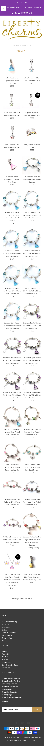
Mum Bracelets (7, 689)
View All (21, 45)
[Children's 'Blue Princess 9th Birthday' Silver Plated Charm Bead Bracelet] (12, 311)
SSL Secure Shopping (9, 622)
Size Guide (5, 654)
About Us (5, 624)
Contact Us (6, 627)
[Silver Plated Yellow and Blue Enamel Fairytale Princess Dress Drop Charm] (31, 562)
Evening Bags (7, 695)
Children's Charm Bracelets (11, 678)
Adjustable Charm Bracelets (12, 697)
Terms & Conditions (9, 632)
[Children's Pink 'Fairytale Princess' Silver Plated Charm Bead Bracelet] (12, 452)
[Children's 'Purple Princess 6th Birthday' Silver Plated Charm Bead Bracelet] (12, 380)
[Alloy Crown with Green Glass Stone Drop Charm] (12, 100)
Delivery (5, 630)
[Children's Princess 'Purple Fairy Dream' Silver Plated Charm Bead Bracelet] (12, 522)
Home (15, 45)
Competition (6, 662)
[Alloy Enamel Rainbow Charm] (31, 132)
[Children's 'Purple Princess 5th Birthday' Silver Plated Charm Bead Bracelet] (31, 345)
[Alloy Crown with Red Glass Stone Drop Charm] (12, 132)
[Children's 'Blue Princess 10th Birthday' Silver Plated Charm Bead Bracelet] (12, 200)
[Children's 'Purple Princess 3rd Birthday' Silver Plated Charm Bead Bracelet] (31, 311)
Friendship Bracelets (9, 692)
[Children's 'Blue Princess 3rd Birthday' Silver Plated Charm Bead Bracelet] (31, 200)
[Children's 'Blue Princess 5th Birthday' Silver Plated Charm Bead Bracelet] (31, 238)
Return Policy (7, 635)
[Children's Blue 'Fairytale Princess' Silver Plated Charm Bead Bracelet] (12, 416)
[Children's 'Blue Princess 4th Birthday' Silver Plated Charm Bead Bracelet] (12, 239)
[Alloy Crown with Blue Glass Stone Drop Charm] (31, 66)
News (4, 641)
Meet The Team (8, 657)
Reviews (5, 659)
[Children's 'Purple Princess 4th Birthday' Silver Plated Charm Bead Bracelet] (12, 345)
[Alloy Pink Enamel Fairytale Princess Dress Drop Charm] (12, 165)
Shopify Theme (33, 737)
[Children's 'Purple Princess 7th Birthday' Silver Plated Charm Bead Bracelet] (31, 380)
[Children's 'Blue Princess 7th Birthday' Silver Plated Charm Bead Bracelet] (12, 275)
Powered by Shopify (30, 740)
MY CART (26, 13)
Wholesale (6, 668)
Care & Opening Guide (10, 665)
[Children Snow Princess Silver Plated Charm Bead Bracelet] (31, 165)
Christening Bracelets (9, 684)
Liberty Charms (21, 737)
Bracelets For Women (10, 686)
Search (4, 651)
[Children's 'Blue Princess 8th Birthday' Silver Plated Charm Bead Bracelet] (31, 274)
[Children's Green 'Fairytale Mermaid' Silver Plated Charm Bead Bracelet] (31, 415)
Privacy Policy (7, 638)
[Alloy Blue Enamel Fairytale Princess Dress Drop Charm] (12, 66)
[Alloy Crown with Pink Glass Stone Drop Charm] (31, 100)
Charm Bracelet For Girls (11, 681)
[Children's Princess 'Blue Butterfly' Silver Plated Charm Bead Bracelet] (31, 452)
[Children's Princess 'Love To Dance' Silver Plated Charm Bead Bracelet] (12, 485)
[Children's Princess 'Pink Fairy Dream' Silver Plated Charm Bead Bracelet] (31, 487)
